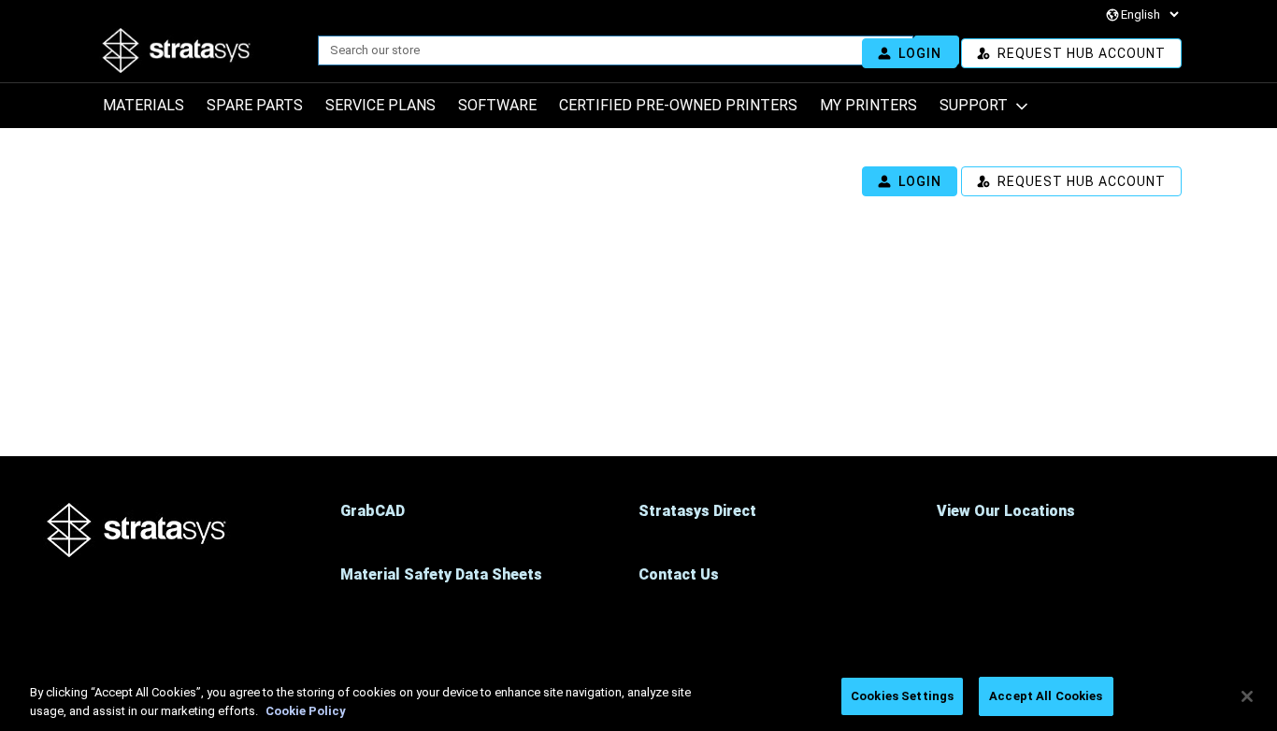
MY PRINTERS (868, 105)
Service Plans (380, 105)
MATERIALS (143, 105)
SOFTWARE (497, 105)
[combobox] (608, 50)
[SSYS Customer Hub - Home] (226, 50)
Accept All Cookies (1045, 696)
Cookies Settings (902, 696)
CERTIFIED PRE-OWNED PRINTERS (678, 105)
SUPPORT (974, 105)
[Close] (1247, 696)
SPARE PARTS (255, 105)
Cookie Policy (305, 711)
